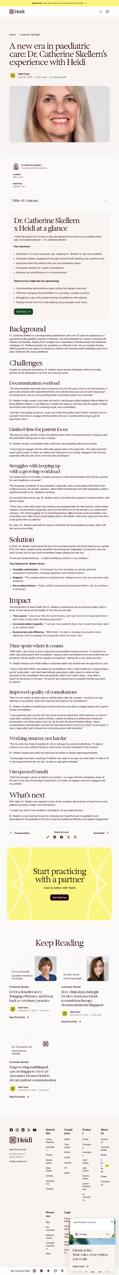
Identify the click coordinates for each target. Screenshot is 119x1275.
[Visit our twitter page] (29, 1130)
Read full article (17, 1017)
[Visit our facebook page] (11, 1130)
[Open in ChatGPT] (34, 1271)
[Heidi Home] (17, 11)
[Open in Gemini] (48, 1271)
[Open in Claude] (41, 1271)
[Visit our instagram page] (17, 1130)
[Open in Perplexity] (62, 1271)
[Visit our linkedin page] (23, 1130)
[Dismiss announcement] (112, 1221)
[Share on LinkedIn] (54, 837)
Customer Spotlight (30, 34)
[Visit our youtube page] (35, 1130)
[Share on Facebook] (61, 837)
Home (12, 34)
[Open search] (100, 11)
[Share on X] (68, 837)
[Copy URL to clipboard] (48, 837)
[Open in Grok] (55, 1271)
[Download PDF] (75, 837)
